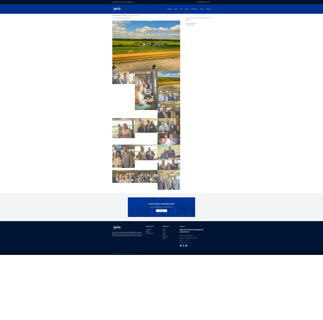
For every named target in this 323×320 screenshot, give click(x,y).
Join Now (161, 210)
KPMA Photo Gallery (121, 15)
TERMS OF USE (133, 253)
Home (113, 15)
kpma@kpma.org (129, 2)
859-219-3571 (186, 240)
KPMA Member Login (204, 2)
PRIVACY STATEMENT (124, 253)
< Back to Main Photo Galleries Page (121, 18)
